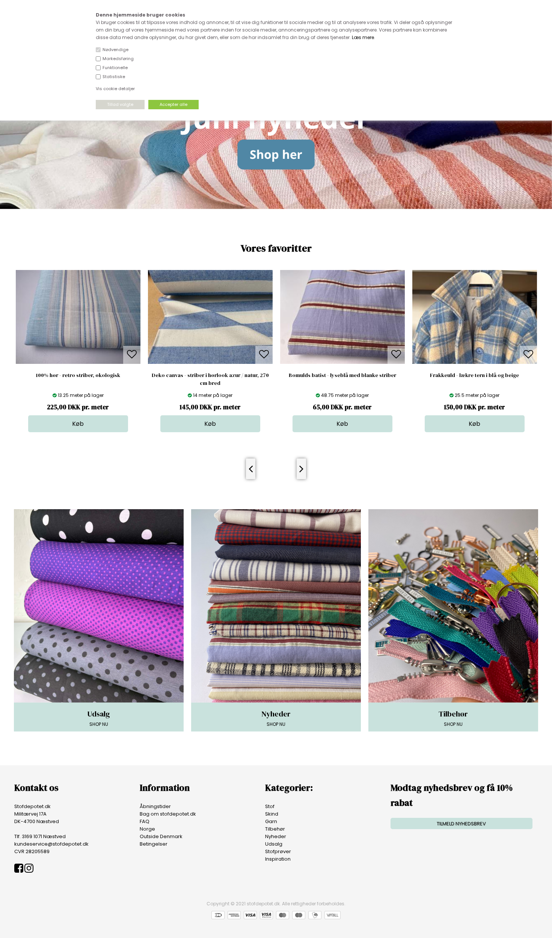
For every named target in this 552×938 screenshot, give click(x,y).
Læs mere (363, 37)
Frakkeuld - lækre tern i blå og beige (342, 375)
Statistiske (114, 77)
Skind (271, 813)
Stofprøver (278, 851)
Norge (147, 828)
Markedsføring (118, 59)
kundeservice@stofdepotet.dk (51, 844)
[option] (78, 351)
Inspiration (278, 859)
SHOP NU (98, 718)
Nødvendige (115, 50)
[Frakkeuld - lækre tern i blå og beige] (342, 362)
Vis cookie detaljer (115, 89)
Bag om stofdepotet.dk (168, 813)
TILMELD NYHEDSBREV (461, 823)
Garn (271, 821)
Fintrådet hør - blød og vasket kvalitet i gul (474, 375)
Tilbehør (275, 828)
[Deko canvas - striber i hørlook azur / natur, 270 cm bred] (78, 362)
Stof (269, 806)
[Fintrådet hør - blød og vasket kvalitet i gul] (474, 362)
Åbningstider (155, 806)
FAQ (144, 821)
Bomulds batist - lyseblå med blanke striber (210, 375)
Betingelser (153, 844)
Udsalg (273, 844)
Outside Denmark (161, 836)
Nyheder (275, 836)
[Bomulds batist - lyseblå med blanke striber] (210, 362)
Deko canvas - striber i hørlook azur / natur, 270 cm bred (78, 379)
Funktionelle (115, 68)
